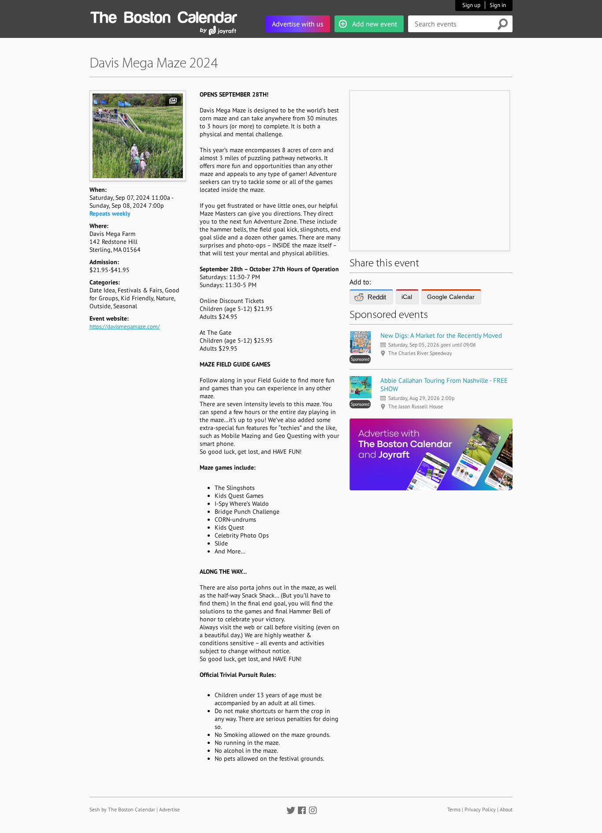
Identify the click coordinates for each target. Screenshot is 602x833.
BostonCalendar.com (163, 16)
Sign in (498, 5)
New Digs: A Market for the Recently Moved (441, 335)
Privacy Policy (480, 809)
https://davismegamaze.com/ (124, 326)
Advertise (169, 809)
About (506, 809)
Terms (454, 809)
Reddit (377, 297)
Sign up (471, 5)
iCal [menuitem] (406, 296)
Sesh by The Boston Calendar (122, 809)
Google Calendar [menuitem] (451, 296)
